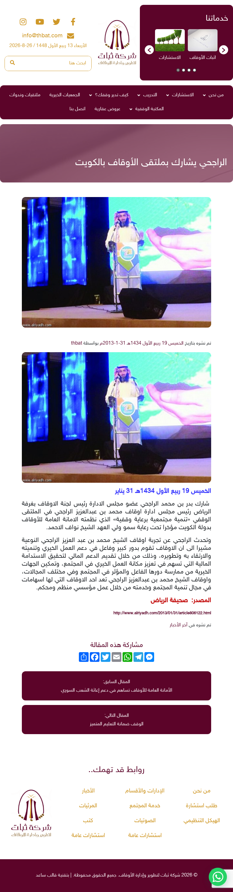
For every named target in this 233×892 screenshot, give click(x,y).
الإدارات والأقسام (144, 791)
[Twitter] (56, 21)
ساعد (41, 875)
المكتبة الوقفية (149, 109)
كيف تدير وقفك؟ (111, 95)
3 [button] (183, 70)
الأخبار (88, 791)
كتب (88, 820)
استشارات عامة (145, 835)
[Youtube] (39, 21)
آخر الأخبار (178, 625)
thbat (76, 343)
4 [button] (178, 70)
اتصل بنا (77, 109)
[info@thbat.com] (70, 35)
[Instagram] (23, 21)
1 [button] (194, 70)
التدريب (150, 95)
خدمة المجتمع (145, 805)
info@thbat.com (42, 35)
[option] (203, 47)
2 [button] (189, 70)
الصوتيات (145, 820)
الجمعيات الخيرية (64, 95)
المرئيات (88, 805)
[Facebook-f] (73, 21)
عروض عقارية (107, 109)
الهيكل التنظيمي (202, 820)
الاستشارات (183, 95)
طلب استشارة (201, 805)
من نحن (216, 95)
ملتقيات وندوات (24, 95)
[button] (149, 49)
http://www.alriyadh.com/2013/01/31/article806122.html (162, 613)
